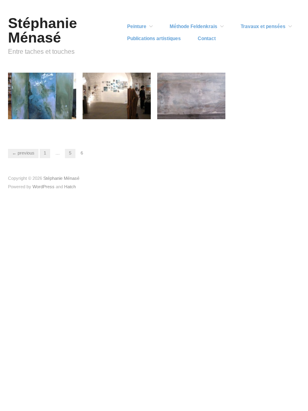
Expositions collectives (108, 121)
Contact (207, 38)
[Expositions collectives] (117, 95)
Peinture (136, 26)
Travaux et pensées (263, 26)
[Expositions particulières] (191, 95)
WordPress (43, 186)
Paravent (60, 125)
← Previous (23, 153)
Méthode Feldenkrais (193, 26)
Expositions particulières (183, 121)
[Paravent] (42, 95)
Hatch (70, 186)
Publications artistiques (154, 38)
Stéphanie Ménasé (42, 30)
